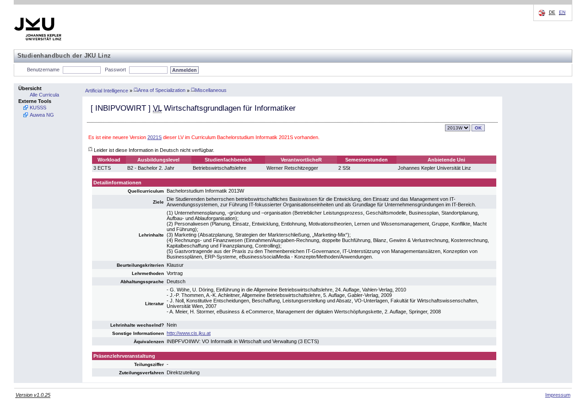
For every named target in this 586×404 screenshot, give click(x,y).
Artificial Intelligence (106, 90)
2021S (154, 137)
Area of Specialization (159, 90)
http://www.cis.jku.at (189, 333)
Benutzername (43, 69)
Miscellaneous (209, 90)
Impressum (557, 395)
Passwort (115, 69)
